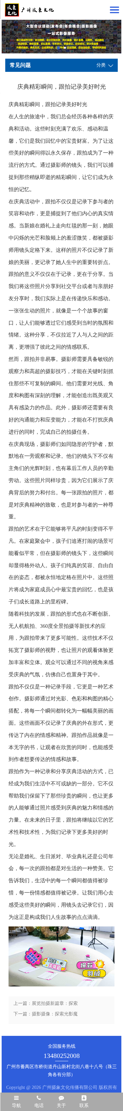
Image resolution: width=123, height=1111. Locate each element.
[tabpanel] (61, 36)
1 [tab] (58, 48)
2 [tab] (65, 48)
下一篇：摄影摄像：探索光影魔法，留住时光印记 (45, 1015)
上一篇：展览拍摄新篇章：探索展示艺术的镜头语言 (45, 1005)
